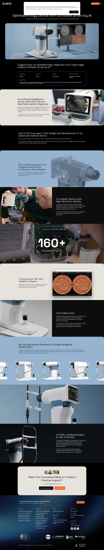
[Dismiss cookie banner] (78, 4)
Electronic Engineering (41, 520)
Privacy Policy (65, 9)
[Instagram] (78, 528)
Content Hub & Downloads (60, 520)
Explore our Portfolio (58, 511)
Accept (74, 12)
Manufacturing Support (24, 518)
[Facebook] (75, 528)
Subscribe (80, 502)
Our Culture (74, 513)
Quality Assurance (40, 528)
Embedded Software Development (41, 523)
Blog (54, 518)
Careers (73, 517)
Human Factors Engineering (42, 511)
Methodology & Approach (77, 515)
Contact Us (73, 523)
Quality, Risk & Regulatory (24, 520)
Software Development (41, 526)
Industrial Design (40, 516)
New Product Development (25, 513)
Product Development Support (58, 522)
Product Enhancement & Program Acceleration (24, 516)
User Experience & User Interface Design (41, 513)
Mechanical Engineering (41, 518)
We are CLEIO (74, 511)
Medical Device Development (25, 511)
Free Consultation (75, 525)
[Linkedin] (72, 528)
